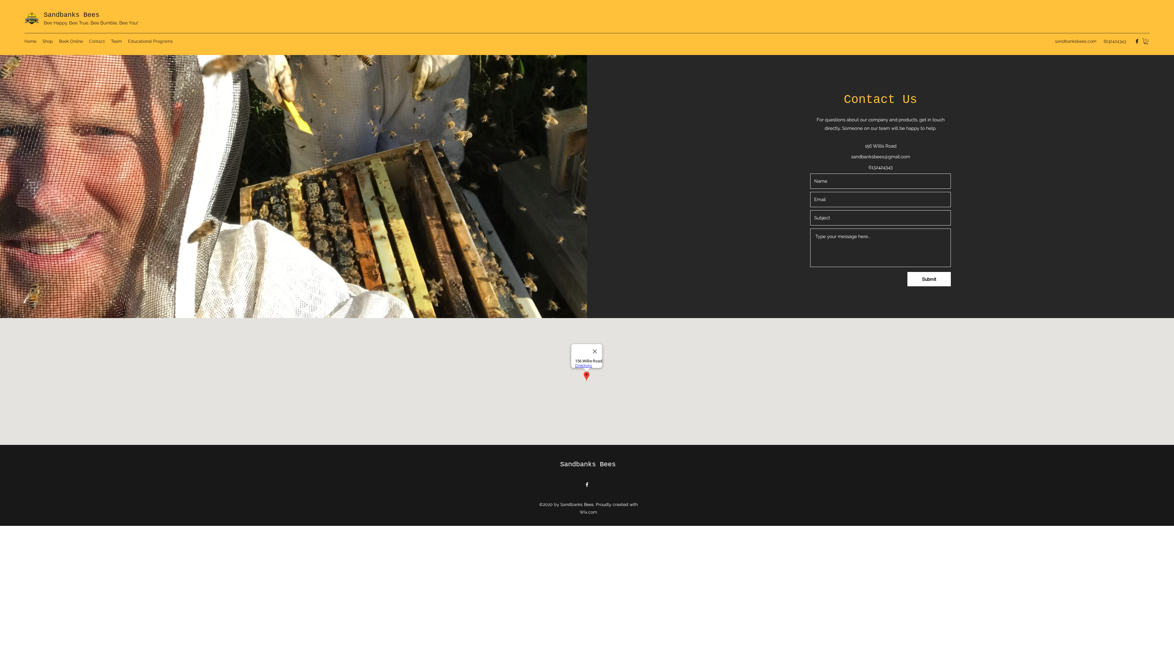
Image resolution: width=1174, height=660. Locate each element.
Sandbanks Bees (71, 15)
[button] (1146, 41)
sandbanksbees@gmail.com (880, 157)
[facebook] (1137, 41)
